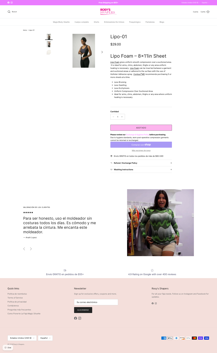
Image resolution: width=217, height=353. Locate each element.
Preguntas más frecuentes (19, 309)
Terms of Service (15, 298)
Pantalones (150, 22)
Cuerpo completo (82, 22)
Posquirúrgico (135, 22)
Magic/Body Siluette (61, 22)
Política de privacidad (17, 302)
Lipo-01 (32, 30)
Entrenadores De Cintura (114, 22)
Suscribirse (83, 310)
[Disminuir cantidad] (113, 117)
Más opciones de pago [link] (141, 150)
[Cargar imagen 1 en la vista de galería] (84, 51)
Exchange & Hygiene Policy (137, 134)
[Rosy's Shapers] (108, 12)
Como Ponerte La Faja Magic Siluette (24, 313)
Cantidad (114, 111)
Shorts (96, 22)
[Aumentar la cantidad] (122, 117)
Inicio (25, 30)
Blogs (162, 22)
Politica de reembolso (17, 294)
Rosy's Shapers (18, 344)
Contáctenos (13, 305)
